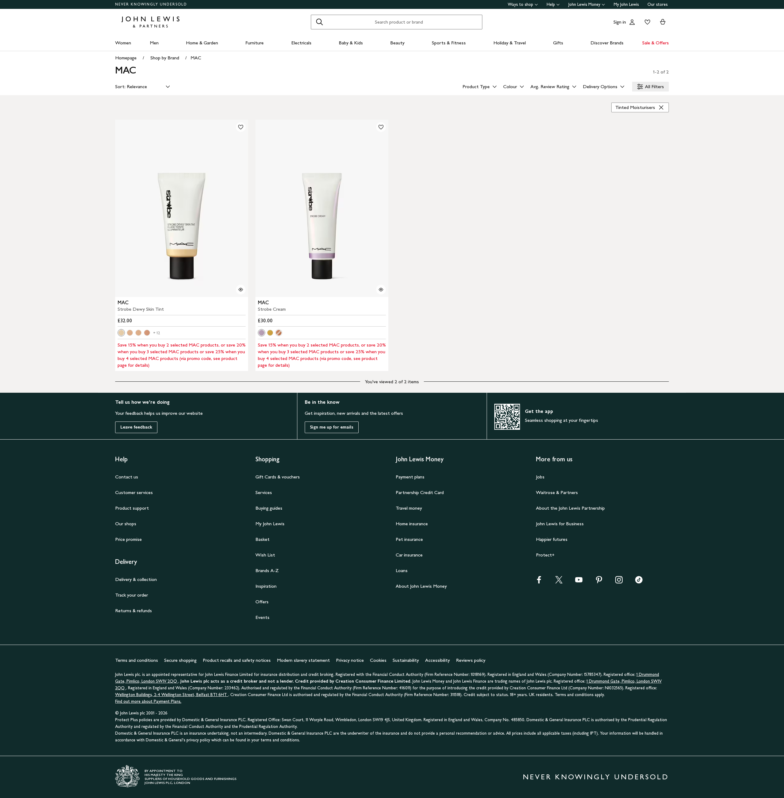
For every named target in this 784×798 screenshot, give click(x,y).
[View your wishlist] (646, 22)
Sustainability (406, 660)
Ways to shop (520, 4)
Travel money (409, 508)
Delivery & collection (136, 579)
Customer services (134, 492)
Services (263, 492)
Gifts (558, 43)
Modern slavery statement (303, 660)
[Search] (319, 22)
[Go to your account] (632, 22)
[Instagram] (619, 582)
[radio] (121, 332)
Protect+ (545, 555)
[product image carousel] (181, 208)
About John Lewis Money (421, 586)
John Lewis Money (584, 4)
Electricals (301, 43)
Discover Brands (607, 43)
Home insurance (412, 523)
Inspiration (266, 586)
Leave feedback (136, 427)
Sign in (619, 22)
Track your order (131, 595)
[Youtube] (578, 582)
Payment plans (410, 477)
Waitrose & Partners (557, 492)
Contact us (126, 477)
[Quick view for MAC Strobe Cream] (381, 289)
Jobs (540, 477)
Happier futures (551, 539)
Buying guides (268, 508)
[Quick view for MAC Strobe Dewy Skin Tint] (241, 289)
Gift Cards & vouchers (277, 477)
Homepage (126, 58)
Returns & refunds (133, 610)
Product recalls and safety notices (237, 660)
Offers (262, 602)
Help (551, 4)
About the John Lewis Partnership (570, 508)
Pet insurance (409, 539)
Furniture (254, 43)
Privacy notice (350, 660)
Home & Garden (202, 43)
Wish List (265, 555)
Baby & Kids (351, 43)
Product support (132, 508)
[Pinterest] (599, 582)
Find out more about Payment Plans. (148, 701)
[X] (559, 582)
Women (123, 43)
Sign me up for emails (331, 427)
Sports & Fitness (449, 43)
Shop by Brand (164, 58)
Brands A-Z (267, 570)
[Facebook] (539, 582)
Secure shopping (180, 660)
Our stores (657, 4)
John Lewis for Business (560, 523)
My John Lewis (626, 4)
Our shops (125, 523)
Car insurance (409, 555)
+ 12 (156, 333)
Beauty (397, 43)
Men (154, 43)
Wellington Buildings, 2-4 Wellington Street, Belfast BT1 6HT (171, 694)
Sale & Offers (655, 43)
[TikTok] (639, 582)
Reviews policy (470, 660)
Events (262, 617)
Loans (402, 570)
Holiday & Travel (509, 43)
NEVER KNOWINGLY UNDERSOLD (151, 4)
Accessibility (437, 660)
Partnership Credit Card (420, 492)
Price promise (128, 539)
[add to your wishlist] (241, 127)
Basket (262, 539)
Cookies (378, 660)
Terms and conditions (136, 660)
